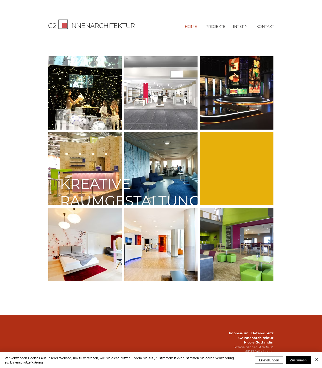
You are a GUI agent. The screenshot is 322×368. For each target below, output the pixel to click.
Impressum (238, 333)
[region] (85, 93)
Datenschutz (262, 333)
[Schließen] (316, 360)
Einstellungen (269, 360)
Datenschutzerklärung (26, 362)
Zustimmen (298, 360)
